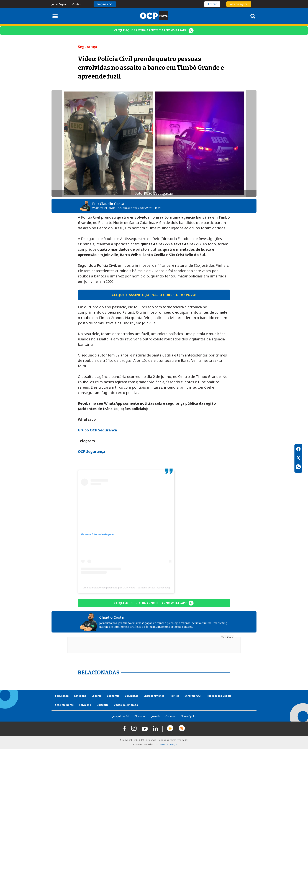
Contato (77, 4)
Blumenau (140, 716)
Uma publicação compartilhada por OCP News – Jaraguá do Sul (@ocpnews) (126, 587)
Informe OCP (193, 695)
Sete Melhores (64, 705)
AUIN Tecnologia (168, 744)
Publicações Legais (219, 695)
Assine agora (238, 4)
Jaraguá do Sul (120, 716)
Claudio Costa (112, 203)
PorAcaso (85, 705)
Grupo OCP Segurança (97, 430)
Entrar (212, 4)
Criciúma (170, 716)
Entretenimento (154, 695)
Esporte (97, 695)
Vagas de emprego (126, 705)
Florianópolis (188, 716)
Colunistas (131, 695)
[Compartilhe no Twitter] (298, 458)
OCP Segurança (91, 451)
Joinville (156, 716)
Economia (113, 695)
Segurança (62, 695)
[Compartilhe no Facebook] (298, 449)
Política (174, 695)
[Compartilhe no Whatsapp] (298, 467)
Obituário (102, 705)
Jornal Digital (59, 4)
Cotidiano (80, 695)
